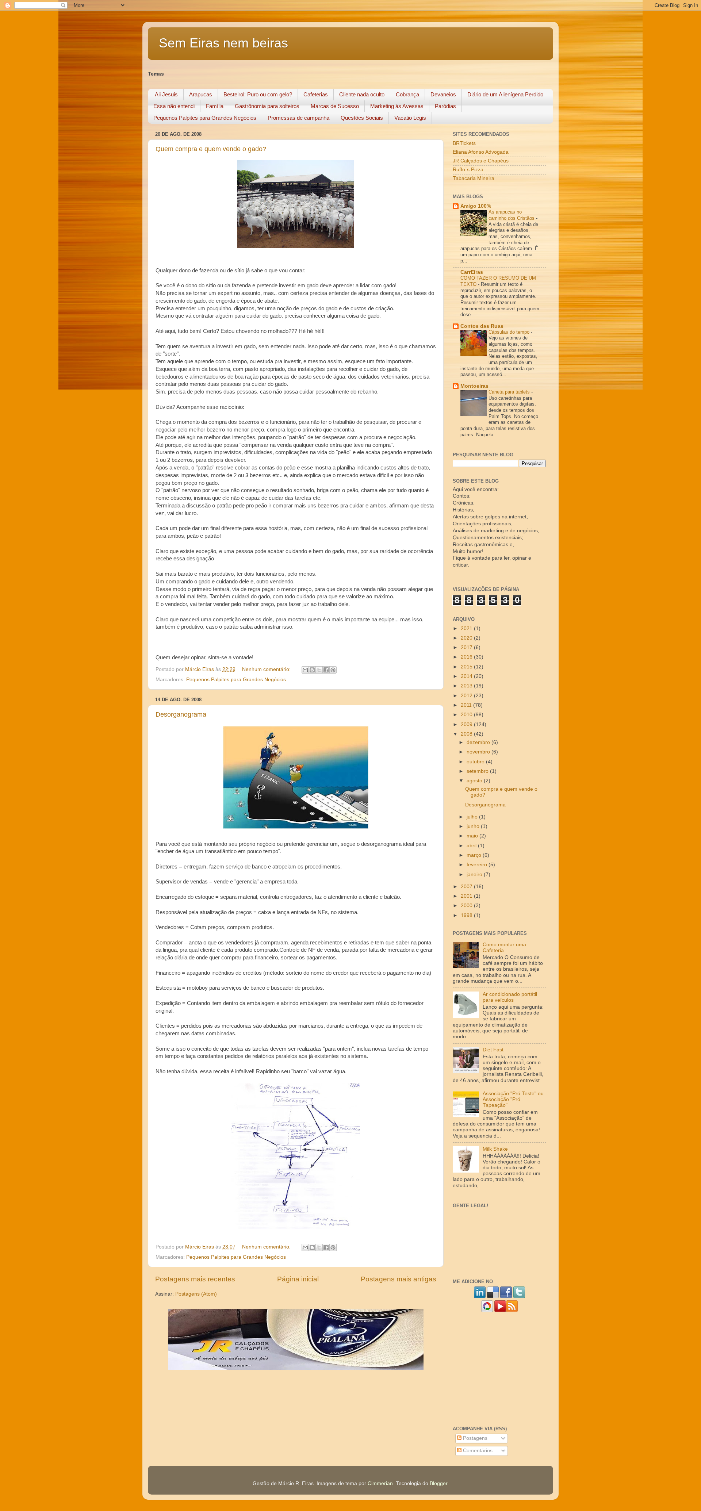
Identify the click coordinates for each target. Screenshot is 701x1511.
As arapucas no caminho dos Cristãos (512, 215)
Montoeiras (474, 386)
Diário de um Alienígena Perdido (505, 94)
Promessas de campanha (298, 118)
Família (214, 106)
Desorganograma (181, 714)
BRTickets (464, 143)
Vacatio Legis (410, 118)
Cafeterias (315, 94)
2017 (467, 647)
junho (474, 826)
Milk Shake (495, 1149)
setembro (478, 771)
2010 (467, 714)
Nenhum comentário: (267, 669)
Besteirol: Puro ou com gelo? (257, 94)
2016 (467, 657)
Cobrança (407, 94)
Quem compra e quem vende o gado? (211, 149)
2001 (467, 896)
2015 (467, 667)
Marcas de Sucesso (335, 106)
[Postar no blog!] (312, 670)
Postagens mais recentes (195, 1279)
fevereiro (478, 864)
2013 (467, 686)
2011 (467, 705)
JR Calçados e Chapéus (481, 161)
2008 (467, 734)
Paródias (445, 106)
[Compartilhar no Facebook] (326, 670)
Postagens (474, 1438)
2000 (467, 905)
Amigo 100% (475, 206)
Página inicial (298, 1279)
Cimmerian (380, 1483)
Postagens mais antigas (398, 1279)
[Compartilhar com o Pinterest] (333, 670)
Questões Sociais (362, 118)
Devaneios (443, 94)
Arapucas (200, 94)
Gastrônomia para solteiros (267, 106)
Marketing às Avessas (397, 106)
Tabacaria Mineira (473, 178)
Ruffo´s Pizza (468, 169)
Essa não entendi (174, 106)
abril (472, 845)
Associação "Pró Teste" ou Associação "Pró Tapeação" (513, 1099)
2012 (467, 695)
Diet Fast (493, 1049)
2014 (467, 676)
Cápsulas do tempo (510, 332)
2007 (467, 886)
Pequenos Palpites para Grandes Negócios (204, 118)
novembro (479, 752)
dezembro (479, 742)
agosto (475, 780)
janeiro (475, 874)
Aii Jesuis (166, 94)
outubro (476, 761)
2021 (467, 628)
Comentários (477, 1450)
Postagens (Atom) (196, 1294)
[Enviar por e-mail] (305, 670)
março (475, 855)
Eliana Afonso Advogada (481, 152)
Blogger (438, 1483)
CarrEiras (471, 272)
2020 (467, 638)
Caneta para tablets (510, 392)
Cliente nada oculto (361, 94)
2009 (467, 724)
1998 (467, 915)
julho (473, 817)
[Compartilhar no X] (319, 670)
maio (473, 836)
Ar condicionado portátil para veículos (510, 997)
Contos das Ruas (481, 326)
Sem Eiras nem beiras (223, 42)
